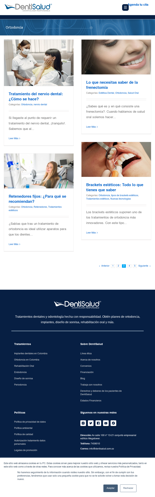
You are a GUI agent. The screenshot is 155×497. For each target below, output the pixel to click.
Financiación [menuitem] (87, 372)
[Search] (126, 19)
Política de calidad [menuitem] (23, 434)
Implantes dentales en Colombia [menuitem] (30, 354)
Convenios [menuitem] (85, 366)
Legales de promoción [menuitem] (25, 450)
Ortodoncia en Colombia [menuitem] (26, 360)
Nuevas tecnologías (120, 199)
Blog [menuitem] (82, 379)
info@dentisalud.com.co (101, 449)
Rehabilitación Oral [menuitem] (24, 366)
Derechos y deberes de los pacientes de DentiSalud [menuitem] (101, 393)
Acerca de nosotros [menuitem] (90, 360)
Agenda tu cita (138, 4)
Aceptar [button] (111, 488)
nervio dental (40, 105)
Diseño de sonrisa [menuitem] (23, 379)
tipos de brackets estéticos (124, 195)
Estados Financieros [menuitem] (90, 401)
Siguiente (143, 266)
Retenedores (40, 207)
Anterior (105, 266)
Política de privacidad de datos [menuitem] (30, 422)
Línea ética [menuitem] (86, 354)
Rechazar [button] (128, 488)
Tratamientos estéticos (97, 199)
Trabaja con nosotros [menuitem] (91, 385)
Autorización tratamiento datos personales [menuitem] (29, 442)
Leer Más (13, 138)
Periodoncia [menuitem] (20, 385)
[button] (134, 19)
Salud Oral (133, 93)
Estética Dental (106, 93)
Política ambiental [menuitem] (23, 428)
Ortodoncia (27, 105)
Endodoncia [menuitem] (20, 372)
